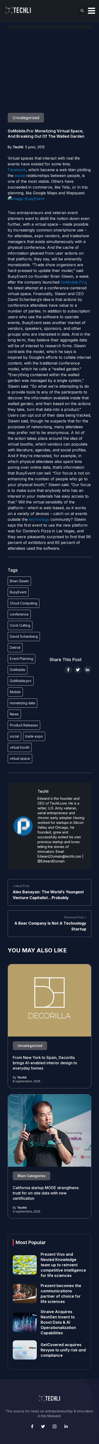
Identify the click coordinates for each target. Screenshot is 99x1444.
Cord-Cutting (20, 625)
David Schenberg (24, 636)
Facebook (17, 169)
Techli (18, 147)
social (20, 175)
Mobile (15, 692)
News (14, 714)
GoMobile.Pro (73, 282)
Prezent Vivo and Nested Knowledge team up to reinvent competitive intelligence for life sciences (63, 1265)
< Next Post (21, 886)
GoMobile (17, 670)
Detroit (15, 647)
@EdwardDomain (51, 861)
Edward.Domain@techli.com (59, 856)
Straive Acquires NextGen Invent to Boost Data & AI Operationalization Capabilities (58, 1322)
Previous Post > (75, 917)
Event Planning (21, 659)
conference (19, 614)
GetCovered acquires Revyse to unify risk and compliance (63, 1350)
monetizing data (22, 703)
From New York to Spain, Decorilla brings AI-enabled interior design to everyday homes (45, 1063)
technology (39, 519)
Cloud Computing (23, 603)
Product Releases (24, 725)
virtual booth (20, 747)
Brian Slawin (19, 581)
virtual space (20, 758)
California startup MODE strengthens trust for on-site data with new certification (46, 1193)
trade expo (34, 736)
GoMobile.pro (20, 681)
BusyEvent (18, 592)
